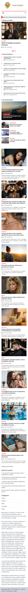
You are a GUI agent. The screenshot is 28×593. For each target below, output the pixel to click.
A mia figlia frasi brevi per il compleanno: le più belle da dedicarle (13, 392)
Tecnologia (6, 114)
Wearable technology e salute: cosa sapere (16, 125)
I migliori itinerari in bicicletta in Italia (12, 63)
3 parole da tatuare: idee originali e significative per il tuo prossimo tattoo (12, 234)
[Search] (25, 13)
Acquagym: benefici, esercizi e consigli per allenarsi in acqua (12, 424)
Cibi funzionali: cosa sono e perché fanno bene (14, 93)
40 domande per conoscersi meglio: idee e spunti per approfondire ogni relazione (13, 202)
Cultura (3, 41)
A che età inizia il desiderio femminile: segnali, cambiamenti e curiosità (12, 170)
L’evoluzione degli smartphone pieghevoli (16, 133)
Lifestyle (3, 167)
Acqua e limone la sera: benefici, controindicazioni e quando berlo (11, 329)
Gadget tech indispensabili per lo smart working (15, 68)
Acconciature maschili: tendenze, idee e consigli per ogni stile (13, 360)
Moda (2, 295)
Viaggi (3, 509)
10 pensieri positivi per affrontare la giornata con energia (11, 266)
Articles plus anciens (7, 466)
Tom (6, 59)
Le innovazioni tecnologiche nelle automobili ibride (12, 116)
